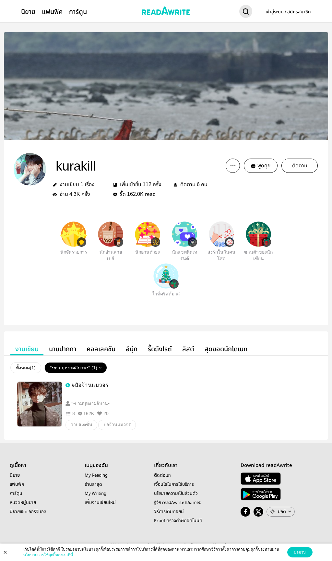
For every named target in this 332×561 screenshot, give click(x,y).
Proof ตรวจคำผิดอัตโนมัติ (178, 520)
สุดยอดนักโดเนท (226, 349)
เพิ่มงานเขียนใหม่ (100, 502)
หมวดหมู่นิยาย (23, 502)
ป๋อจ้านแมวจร (117, 424)
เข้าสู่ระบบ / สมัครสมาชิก (288, 12)
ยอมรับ (300, 552)
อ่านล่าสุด (93, 484)
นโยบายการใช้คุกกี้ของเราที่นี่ (48, 555)
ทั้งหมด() (26, 367)
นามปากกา (62, 349)
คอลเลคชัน (101, 349)
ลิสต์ (188, 349)
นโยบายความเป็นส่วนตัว (176, 493)
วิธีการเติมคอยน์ (169, 511)
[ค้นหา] (245, 12)
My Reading (96, 475)
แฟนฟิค (52, 12)
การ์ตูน (78, 12)
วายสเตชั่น (81, 424)
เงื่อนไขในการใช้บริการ (174, 484)
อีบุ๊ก (131, 349)
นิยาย (28, 12)
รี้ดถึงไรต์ (160, 349)
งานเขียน (27, 349)
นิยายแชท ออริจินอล (28, 511)
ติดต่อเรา (162, 475)
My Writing (95, 493)
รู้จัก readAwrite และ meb (177, 502)
